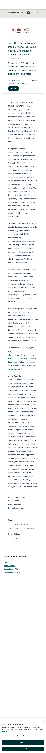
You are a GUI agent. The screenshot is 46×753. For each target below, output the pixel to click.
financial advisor (29, 528)
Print (6, 562)
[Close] (43, 721)
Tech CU (16, 538)
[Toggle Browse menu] (37, 13)
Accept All (23, 749)
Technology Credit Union (17, 83)
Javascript (8, 576)
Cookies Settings (23, 736)
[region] (23, 735)
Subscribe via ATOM (12, 573)
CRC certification (14, 528)
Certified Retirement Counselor (19, 524)
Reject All (23, 742)
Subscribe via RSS (11, 569)
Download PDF (9, 566)
